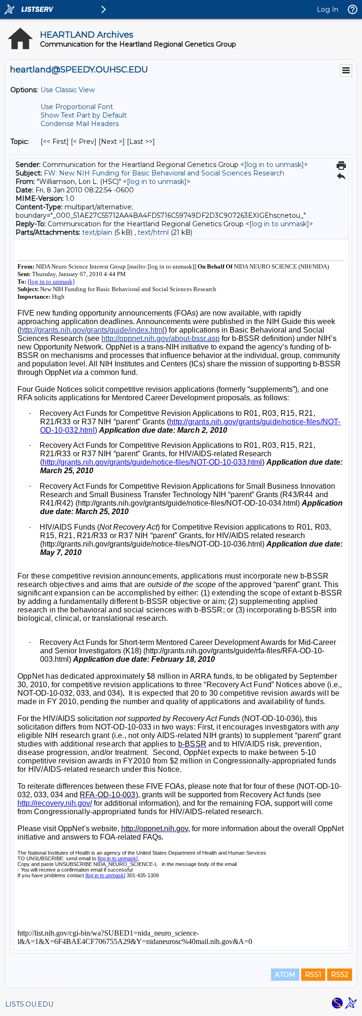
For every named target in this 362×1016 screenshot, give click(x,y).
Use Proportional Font (77, 107)
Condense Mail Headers (80, 123)
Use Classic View (68, 90)
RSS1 (313, 974)
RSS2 (339, 974)
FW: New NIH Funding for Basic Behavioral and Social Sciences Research (164, 173)
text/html (153, 232)
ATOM (285, 974)
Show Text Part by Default (84, 115)
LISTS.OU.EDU (29, 1004)
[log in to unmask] (274, 164)
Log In (327, 9)
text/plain (97, 232)
